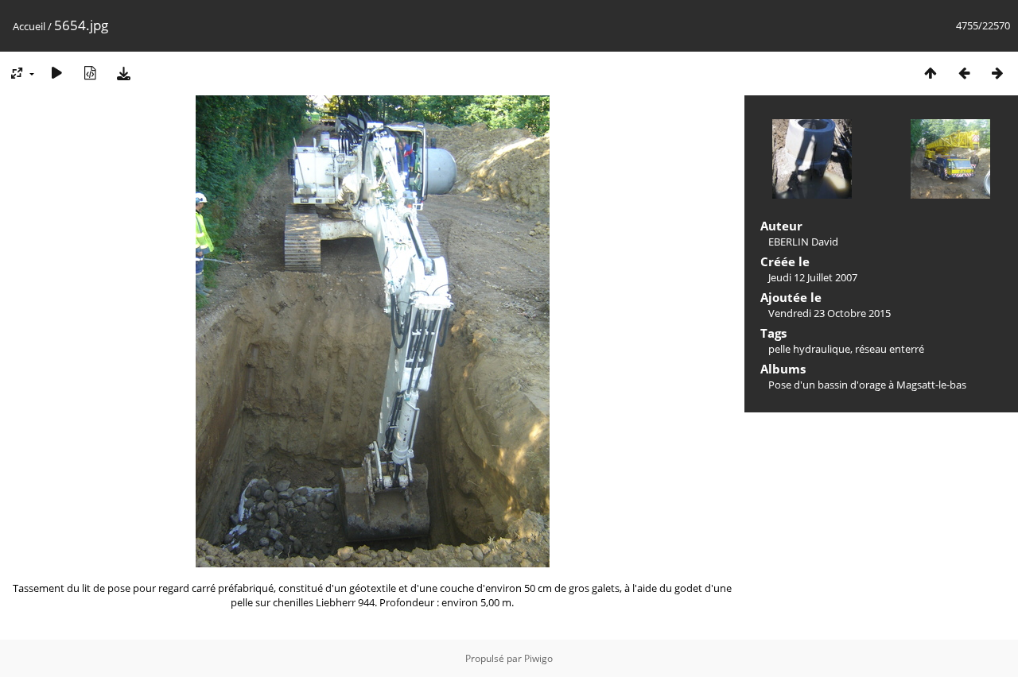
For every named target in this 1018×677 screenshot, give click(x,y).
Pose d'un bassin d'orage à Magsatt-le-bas (867, 384)
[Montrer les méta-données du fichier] (90, 73)
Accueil (29, 26)
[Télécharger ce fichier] (123, 73)
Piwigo (538, 658)
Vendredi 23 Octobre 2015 (829, 313)
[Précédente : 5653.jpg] (964, 73)
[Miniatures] (930, 73)
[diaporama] (56, 73)
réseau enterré (889, 349)
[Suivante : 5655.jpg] (997, 73)
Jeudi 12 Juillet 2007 (812, 277)
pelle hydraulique (809, 349)
